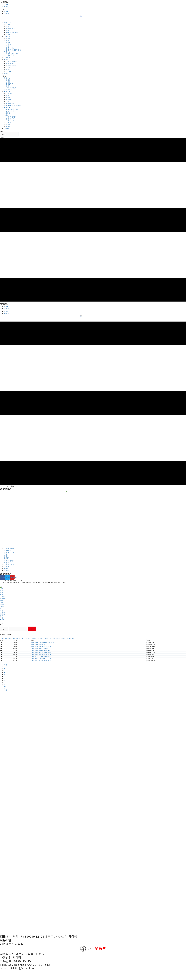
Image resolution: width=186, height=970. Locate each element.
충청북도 (2, 596)
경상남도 (2, 612)
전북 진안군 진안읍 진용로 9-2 (40, 650)
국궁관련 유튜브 (11, 65)
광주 (1, 616)
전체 (1, 638)
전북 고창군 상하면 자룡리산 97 (41, 652)
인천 (1, 589)
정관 (7, 40)
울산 (1, 610)
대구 (1, 608)
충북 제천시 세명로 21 (38, 644)
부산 (1, 618)
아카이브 (6, 73)
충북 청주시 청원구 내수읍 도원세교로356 (44, 642)
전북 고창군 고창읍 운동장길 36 (41, 657)
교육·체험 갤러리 (11, 56)
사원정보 (9, 44)
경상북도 (2, 604)
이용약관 (6, 940)
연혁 (7, 30)
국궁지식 (9, 67)
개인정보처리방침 (11, 944)
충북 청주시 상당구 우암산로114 (41, 646)
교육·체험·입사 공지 (12, 54)
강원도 (2, 594)
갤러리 (8, 69)
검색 (32, 629)
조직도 (8, 26)
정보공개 (9, 71)
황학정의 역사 (10, 28)
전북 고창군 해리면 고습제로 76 (41, 661)
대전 (1, 602)
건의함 (8, 42)
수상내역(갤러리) (11, 61)
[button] (93, 9)
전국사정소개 (10, 63)
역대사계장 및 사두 (12, 32)
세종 (1, 600)
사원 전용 (7, 36)
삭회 (7, 46)
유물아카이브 (10, 48)
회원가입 (6, 7)
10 (5, 686)
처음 (5, 665)
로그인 (6, 5)
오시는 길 (9, 34)
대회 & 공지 (7, 58)
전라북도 (2, 606)
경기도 (2, 593)
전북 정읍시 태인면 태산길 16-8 (41, 659)
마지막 (6, 690)
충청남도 (2, 598)
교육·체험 (7, 52)
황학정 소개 (7, 23)
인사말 (8, 25)
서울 (1, 591)
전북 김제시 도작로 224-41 (39, 648)
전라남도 (2, 614)
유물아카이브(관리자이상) (14, 50)
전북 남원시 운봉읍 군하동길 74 (41, 654)
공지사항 (9, 38)
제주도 (2, 620)
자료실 (6, 59)
